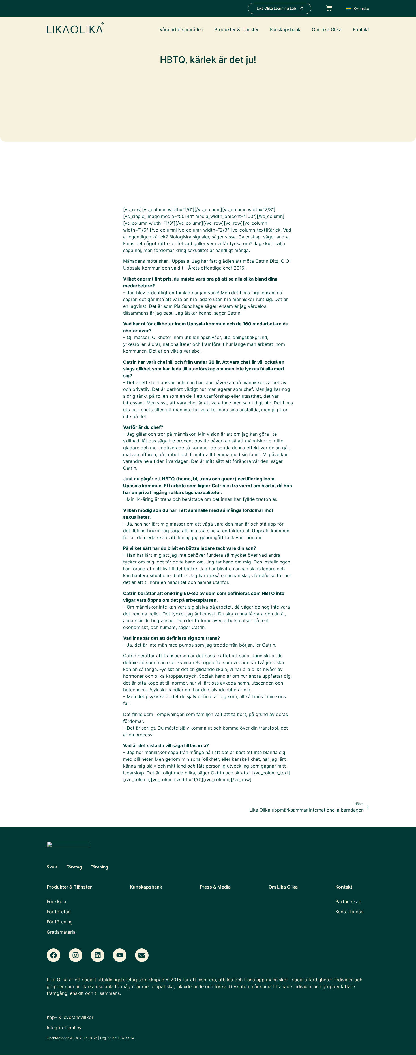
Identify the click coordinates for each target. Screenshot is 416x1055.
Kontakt (361, 29)
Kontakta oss (349, 911)
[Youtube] (119, 955)
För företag (59, 911)
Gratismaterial (62, 932)
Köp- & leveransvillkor (70, 1017)
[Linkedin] (97, 955)
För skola (56, 901)
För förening (60, 922)
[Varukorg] (328, 7)
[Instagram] (75, 955)
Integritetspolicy (64, 1027)
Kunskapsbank (285, 29)
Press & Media (215, 887)
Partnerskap (348, 901)
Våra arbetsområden (181, 29)
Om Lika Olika (327, 29)
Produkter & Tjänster (237, 29)
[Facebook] (53, 955)
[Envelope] (142, 955)
